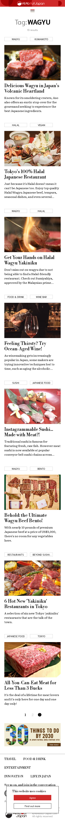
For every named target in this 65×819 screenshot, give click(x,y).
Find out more (32, 806)
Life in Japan (41, 776)
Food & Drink (34, 759)
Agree (32, 797)
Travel (10, 759)
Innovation (13, 776)
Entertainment (17, 768)
